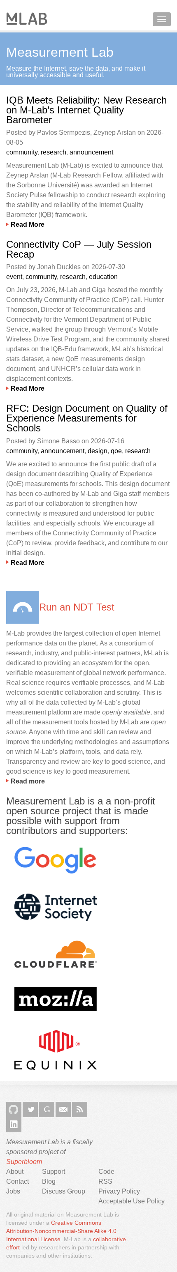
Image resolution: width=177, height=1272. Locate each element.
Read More (27, 224)
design (97, 450)
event (14, 276)
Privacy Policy (119, 1191)
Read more (28, 781)
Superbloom (24, 1161)
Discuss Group (63, 1191)
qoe (116, 450)
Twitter (30, 1109)
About (14, 1171)
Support (53, 1171)
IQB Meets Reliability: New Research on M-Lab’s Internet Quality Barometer (86, 109)
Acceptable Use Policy (131, 1201)
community (21, 152)
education (103, 276)
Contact (17, 1181)
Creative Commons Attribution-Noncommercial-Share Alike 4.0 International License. (61, 1230)
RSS (79, 1109)
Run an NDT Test (76, 607)
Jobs (13, 1191)
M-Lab (26, 18)
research (53, 152)
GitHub (13, 1109)
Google (46, 1109)
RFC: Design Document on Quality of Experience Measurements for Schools (87, 418)
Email (63, 1109)
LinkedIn (13, 1124)
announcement (91, 152)
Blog (49, 1181)
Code (106, 1171)
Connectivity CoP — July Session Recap (78, 249)
